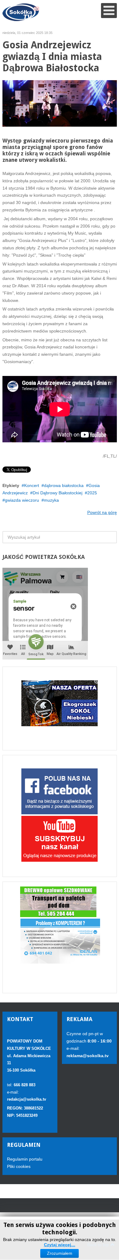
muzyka (51, 500)
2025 (92, 492)
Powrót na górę (102, 512)
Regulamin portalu (24, 1159)
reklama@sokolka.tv (88, 1055)
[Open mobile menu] (109, 10)
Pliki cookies (19, 1166)
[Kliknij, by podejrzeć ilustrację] (59, 103)
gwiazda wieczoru (22, 500)
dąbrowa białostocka (64, 485)
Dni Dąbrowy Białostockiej (57, 492)
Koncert (31, 485)
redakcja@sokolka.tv (26, 1099)
